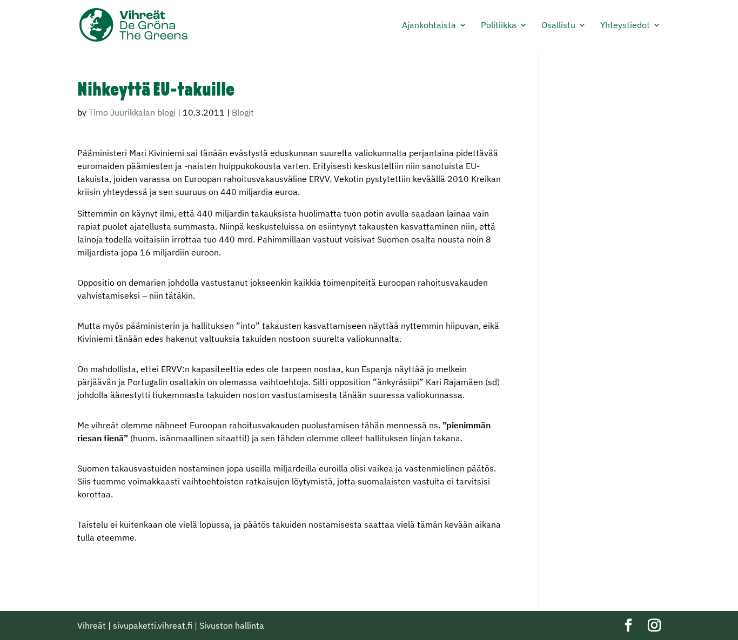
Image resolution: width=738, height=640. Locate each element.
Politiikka (498, 25)
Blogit (243, 112)
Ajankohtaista (429, 25)
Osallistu (558, 25)
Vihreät (91, 625)
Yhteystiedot (625, 25)
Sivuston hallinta (231, 625)
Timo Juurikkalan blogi (132, 112)
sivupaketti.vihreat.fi (152, 625)
